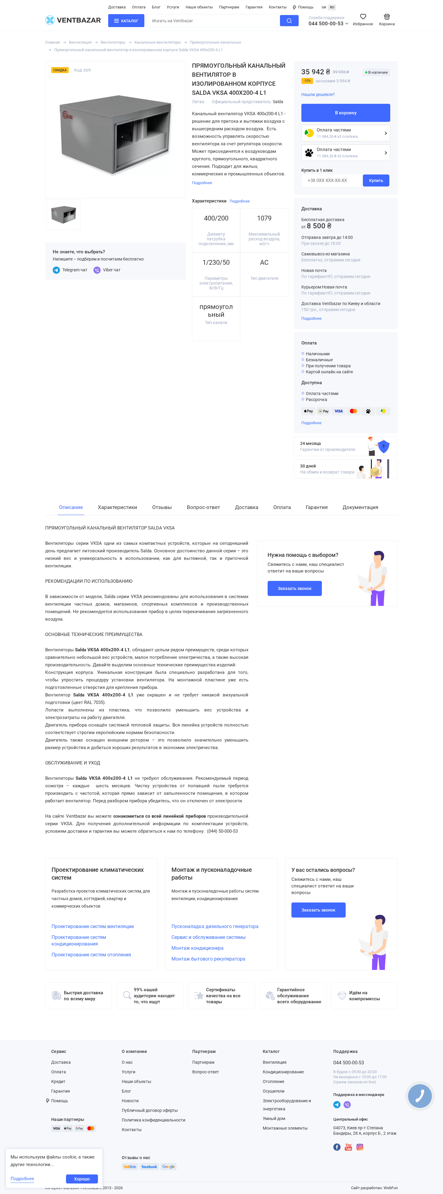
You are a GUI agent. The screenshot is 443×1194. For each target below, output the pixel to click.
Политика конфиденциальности (153, 1120)
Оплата (139, 7)
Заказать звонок (295, 588)
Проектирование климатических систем (98, 873)
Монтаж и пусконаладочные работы (211, 873)
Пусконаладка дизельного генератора (215, 926)
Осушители (273, 1091)
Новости (130, 1100)
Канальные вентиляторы (157, 42)
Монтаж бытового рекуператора (208, 959)
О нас (127, 1062)
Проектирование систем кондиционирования (79, 940)
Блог (156, 7)
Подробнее (311, 318)
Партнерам (229, 7)
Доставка (117, 7)
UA (324, 7)
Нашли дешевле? (318, 94)
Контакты (278, 7)
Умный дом (274, 1118)
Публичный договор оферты (150, 1110)
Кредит (58, 1081)
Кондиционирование (283, 1071)
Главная (52, 42)
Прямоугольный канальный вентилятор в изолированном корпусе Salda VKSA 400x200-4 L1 (138, 50)
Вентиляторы (113, 42)
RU (332, 7)
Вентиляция (80, 42)
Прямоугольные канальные (215, 42)
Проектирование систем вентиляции (93, 926)
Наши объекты (199, 7)
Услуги (173, 7)
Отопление (273, 1081)
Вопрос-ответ (205, 1071)
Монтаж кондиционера (197, 948)
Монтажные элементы (285, 1128)
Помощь (305, 7)
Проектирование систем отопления (91, 955)
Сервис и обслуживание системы (208, 937)
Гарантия (254, 7)
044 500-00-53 (326, 23)
